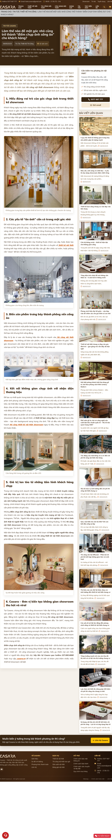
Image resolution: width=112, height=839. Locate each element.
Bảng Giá (71, 7)
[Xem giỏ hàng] (110, 7)
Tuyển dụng (101, 1)
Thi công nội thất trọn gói (61, 762)
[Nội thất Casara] (1, 769)
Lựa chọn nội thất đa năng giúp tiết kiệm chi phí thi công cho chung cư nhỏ (95, 690)
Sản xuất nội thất (58, 764)
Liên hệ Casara (101, 740)
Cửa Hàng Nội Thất (60, 7)
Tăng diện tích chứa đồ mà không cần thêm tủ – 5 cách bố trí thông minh (94, 276)
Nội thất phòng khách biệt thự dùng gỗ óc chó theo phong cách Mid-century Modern (95, 384)
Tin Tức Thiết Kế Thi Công (24, 12)
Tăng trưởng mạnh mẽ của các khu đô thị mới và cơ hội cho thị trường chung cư (95, 657)
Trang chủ (21, 7)
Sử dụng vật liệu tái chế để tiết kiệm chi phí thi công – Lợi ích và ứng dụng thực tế (95, 723)
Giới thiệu (35, 759)
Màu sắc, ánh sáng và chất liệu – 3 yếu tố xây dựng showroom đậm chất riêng (95, 172)
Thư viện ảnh (88, 7)
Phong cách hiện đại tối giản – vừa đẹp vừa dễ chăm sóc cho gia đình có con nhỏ (95, 312)
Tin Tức (79, 7)
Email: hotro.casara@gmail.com (31, 1)
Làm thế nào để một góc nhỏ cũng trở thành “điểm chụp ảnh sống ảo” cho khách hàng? (28, 34)
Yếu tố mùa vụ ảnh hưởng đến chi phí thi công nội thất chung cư (95, 490)
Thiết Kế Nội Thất (32, 7)
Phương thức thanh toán (40, 764)
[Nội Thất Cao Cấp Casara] (8, 7)
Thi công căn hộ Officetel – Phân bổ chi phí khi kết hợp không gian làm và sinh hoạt (95, 557)
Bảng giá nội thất (58, 767)
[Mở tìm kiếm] (104, 7)
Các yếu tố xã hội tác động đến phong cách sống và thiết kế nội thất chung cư (95, 624)
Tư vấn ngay (103, 836)
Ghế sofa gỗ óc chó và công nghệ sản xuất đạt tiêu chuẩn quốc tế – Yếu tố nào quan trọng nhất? (95, 422)
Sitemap (85, 779)
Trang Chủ (6, 12)
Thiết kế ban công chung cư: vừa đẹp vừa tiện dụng (96, 208)
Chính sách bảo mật (97, 779)
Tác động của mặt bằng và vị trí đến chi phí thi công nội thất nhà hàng (95, 457)
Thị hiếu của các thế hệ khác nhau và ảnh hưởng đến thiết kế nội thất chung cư (95, 591)
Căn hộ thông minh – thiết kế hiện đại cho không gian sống (94, 243)
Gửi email (97, 105)
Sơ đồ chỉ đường (37, 762)
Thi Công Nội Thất (46, 7)
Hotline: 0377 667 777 (9, 1)
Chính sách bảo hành (81, 764)
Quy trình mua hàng (80, 771)
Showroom (85, 1)
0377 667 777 (97, 99)
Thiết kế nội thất (58, 759)
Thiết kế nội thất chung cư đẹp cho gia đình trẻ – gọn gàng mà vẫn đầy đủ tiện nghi (95, 346)
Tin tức (93, 1)
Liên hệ (109, 1)
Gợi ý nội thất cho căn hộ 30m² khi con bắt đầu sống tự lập (94, 523)
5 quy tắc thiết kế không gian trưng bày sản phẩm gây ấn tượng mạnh (95, 139)
